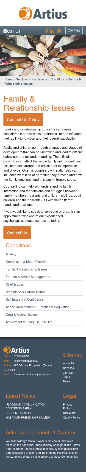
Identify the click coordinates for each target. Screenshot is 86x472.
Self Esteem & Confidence (25, 299)
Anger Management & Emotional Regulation (37, 307)
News (66, 381)
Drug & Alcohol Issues (22, 314)
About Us (69, 363)
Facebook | (20, 374)
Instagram (44, 374)
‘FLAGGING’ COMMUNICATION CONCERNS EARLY (25, 406)
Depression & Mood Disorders (27, 261)
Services (22, 79)
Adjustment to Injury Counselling (29, 322)
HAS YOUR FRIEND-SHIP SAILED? (28, 417)
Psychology (39, 79)
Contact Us (17, 233)
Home (8, 79)
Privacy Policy (67, 406)
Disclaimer (69, 413)
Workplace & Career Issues (25, 291)
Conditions (58, 79)
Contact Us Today (23, 119)
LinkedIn (31, 374)
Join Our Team (68, 374)
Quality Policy (71, 417)
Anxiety (11, 254)
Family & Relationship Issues (26, 269)
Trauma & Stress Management (28, 276)
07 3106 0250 (21, 356)
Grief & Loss (15, 284)
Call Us (13, 31)
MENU (75, 30)
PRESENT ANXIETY (18, 413)
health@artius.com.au (26, 360)
